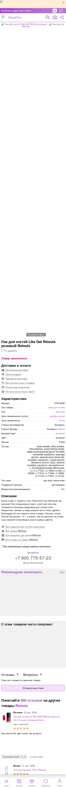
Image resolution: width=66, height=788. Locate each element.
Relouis (21, 705)
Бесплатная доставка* (17, 370)
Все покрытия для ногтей (23, 535)
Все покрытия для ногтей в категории (25, 526)
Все (62, 572)
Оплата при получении (17, 387)
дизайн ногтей (57, 416)
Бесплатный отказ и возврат (20, 382)
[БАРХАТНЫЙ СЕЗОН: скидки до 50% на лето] (33, 4)
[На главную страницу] (4, 17)
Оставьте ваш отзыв (33, 688)
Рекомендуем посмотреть (21, 572)
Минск (61, 428)
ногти (62, 420)
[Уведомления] (62, 11)
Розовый (60, 433)
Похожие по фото (36, 334)
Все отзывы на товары (21, 539)
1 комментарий (36, 756)
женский (60, 411)
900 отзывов (31, 700)
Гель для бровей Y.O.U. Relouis (29, 769)
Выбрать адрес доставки (16, 10)
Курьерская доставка (16, 378)
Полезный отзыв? (14, 756)
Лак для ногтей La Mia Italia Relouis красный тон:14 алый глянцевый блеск (36, 718)
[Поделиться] (62, 17)
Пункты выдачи (13, 374)
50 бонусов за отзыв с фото (19, 391)
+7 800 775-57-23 (33, 557)
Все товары (15, 530)
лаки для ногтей (56, 407)
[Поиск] (48, 17)
